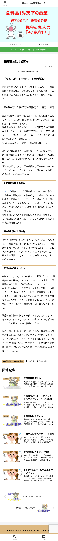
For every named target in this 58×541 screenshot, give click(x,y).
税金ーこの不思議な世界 (34, 3)
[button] (52, 404)
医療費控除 (43, 361)
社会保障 (31, 361)
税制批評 (8, 361)
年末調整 (19, 361)
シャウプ (6, 191)
